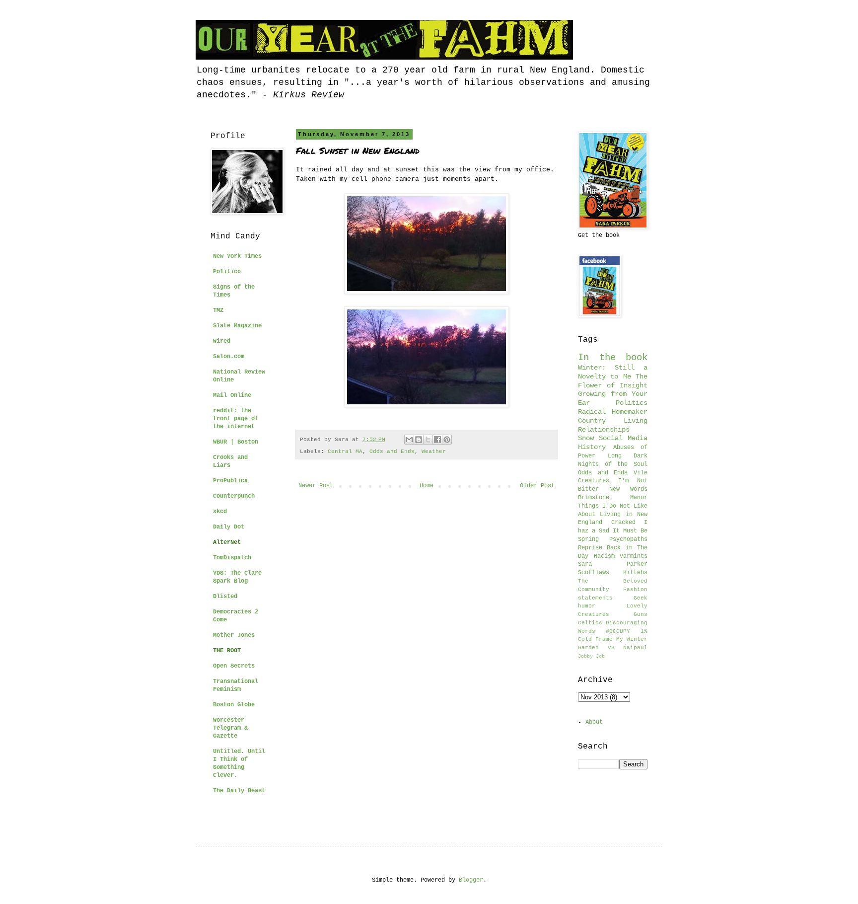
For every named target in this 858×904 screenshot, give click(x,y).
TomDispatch (232, 557)
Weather (434, 451)
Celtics (590, 623)
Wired (221, 341)
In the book (612, 357)
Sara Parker (612, 564)
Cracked (623, 522)
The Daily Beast (239, 790)
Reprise (590, 547)
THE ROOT (227, 650)
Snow (586, 438)
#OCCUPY (618, 631)
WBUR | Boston (235, 442)
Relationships (604, 430)
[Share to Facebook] (437, 440)
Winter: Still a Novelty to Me (612, 372)
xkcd (220, 511)
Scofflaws (593, 572)
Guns (640, 614)
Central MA (345, 451)
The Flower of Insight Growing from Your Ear (612, 390)
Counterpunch (234, 496)
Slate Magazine (237, 325)
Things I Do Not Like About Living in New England (612, 515)
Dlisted (225, 596)
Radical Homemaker (612, 412)
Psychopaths (628, 539)
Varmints (633, 556)
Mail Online (232, 395)
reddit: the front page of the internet (235, 418)
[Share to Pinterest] (447, 440)
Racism (604, 556)
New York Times (237, 256)
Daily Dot (228, 527)
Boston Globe (234, 704)
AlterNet (227, 542)
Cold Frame (595, 639)
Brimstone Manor (612, 497)
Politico (227, 271)
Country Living (612, 421)
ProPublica (230, 480)
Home (426, 485)
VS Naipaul (628, 648)
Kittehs (635, 572)
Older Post (537, 485)
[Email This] (409, 440)
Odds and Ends (392, 451)
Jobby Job (591, 656)
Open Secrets (234, 666)
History (592, 447)
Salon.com (228, 356)
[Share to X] (428, 440)
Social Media (623, 438)
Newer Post (315, 485)
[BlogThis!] (419, 440)
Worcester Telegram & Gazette (230, 728)
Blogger (471, 880)
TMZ (218, 310)
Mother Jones (234, 635)
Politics (631, 403)
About (594, 722)
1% (644, 631)
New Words (628, 489)
